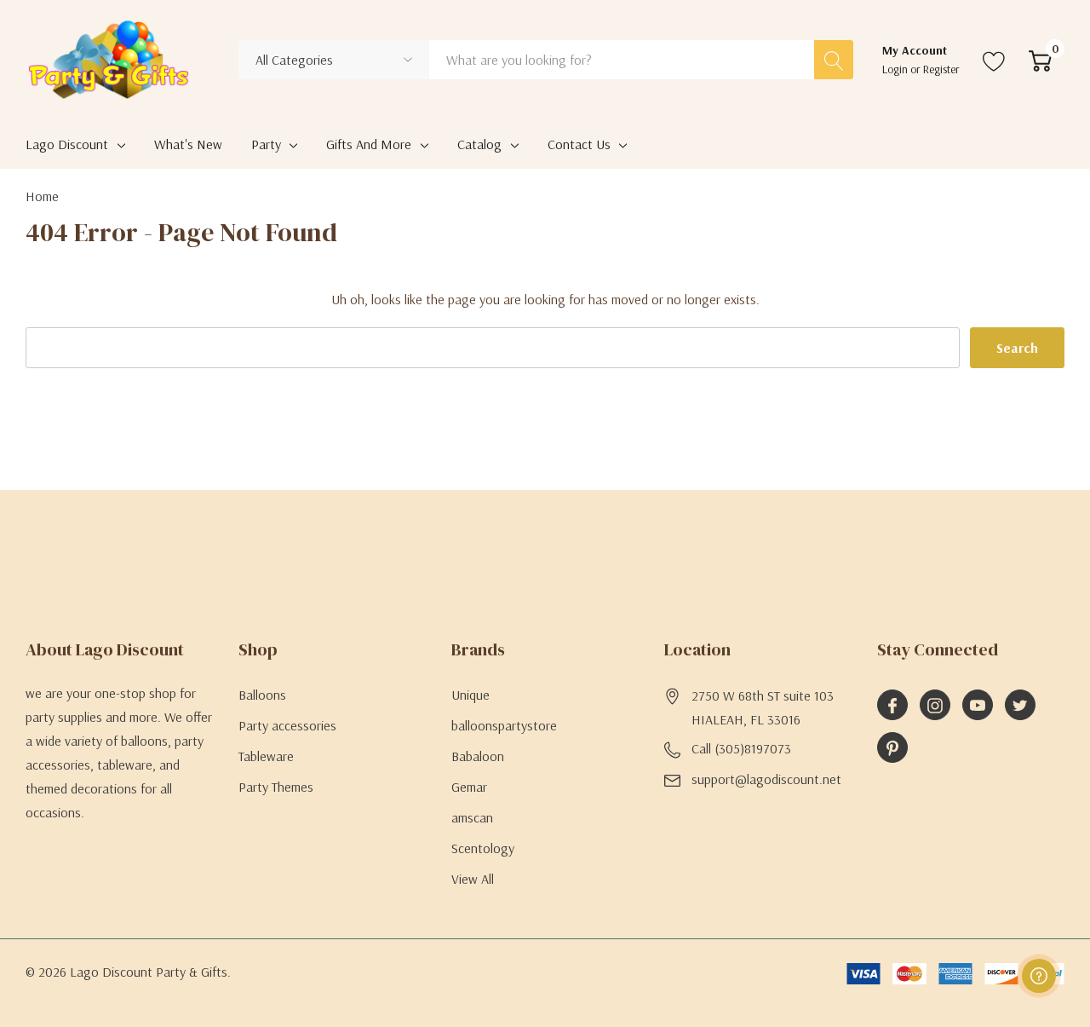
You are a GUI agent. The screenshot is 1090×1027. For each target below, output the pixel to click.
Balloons (262, 694)
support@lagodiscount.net (766, 779)
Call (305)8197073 (741, 748)
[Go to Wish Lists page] (994, 59)
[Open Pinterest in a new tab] (892, 748)
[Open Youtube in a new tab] (977, 705)
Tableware (266, 755)
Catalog (479, 144)
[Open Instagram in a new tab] (935, 705)
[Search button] (833, 59)
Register (941, 69)
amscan (472, 817)
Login (896, 69)
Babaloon (477, 755)
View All (472, 878)
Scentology (482, 848)
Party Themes (275, 786)
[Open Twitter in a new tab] (1020, 705)
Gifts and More (368, 144)
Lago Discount (67, 144)
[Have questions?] (1039, 976)
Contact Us (579, 144)
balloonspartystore (504, 725)
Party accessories (287, 725)
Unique (470, 694)
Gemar (469, 786)
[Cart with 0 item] (1040, 59)
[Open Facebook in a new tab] (892, 705)
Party (266, 144)
